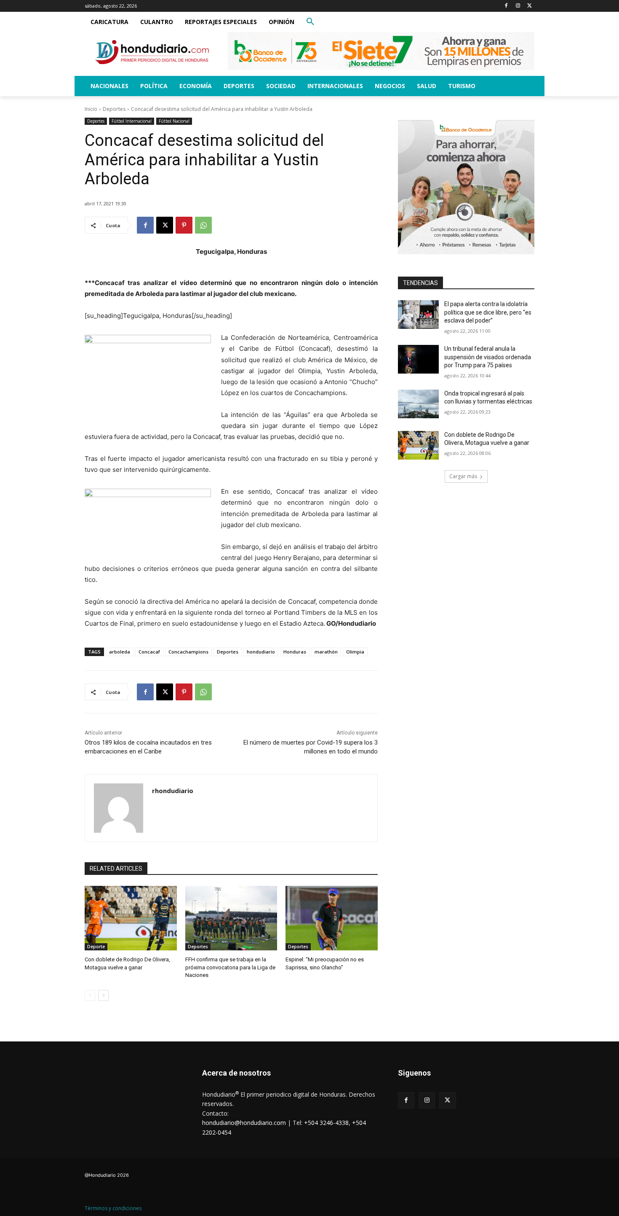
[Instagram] (518, 6)
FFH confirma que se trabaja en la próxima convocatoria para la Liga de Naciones (230, 967)
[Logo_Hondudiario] (152, 52)
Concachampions (188, 651)
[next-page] (103, 995)
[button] (310, 22)
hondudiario (261, 651)
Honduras (294, 651)
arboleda (119, 651)
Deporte (96, 947)
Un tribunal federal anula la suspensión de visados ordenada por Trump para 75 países (487, 357)
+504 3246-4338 (326, 1123)
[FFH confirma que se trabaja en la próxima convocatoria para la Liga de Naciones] (231, 918)
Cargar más (463, 476)
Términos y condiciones (113, 1208)
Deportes (114, 109)
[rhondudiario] (118, 808)
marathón (326, 651)
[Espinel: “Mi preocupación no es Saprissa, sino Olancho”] (331, 918)
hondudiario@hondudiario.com (244, 1123)
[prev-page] (90, 995)
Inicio (91, 109)
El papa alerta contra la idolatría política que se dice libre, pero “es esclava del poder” (487, 312)
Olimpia (355, 651)
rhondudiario (172, 790)
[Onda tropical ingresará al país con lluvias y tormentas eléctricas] (418, 404)
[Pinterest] (184, 225)
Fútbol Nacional (174, 121)
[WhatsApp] (203, 225)
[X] (529, 6)
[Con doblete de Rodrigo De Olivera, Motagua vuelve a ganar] (131, 918)
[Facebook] (506, 6)
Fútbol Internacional (132, 121)
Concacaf (149, 651)
